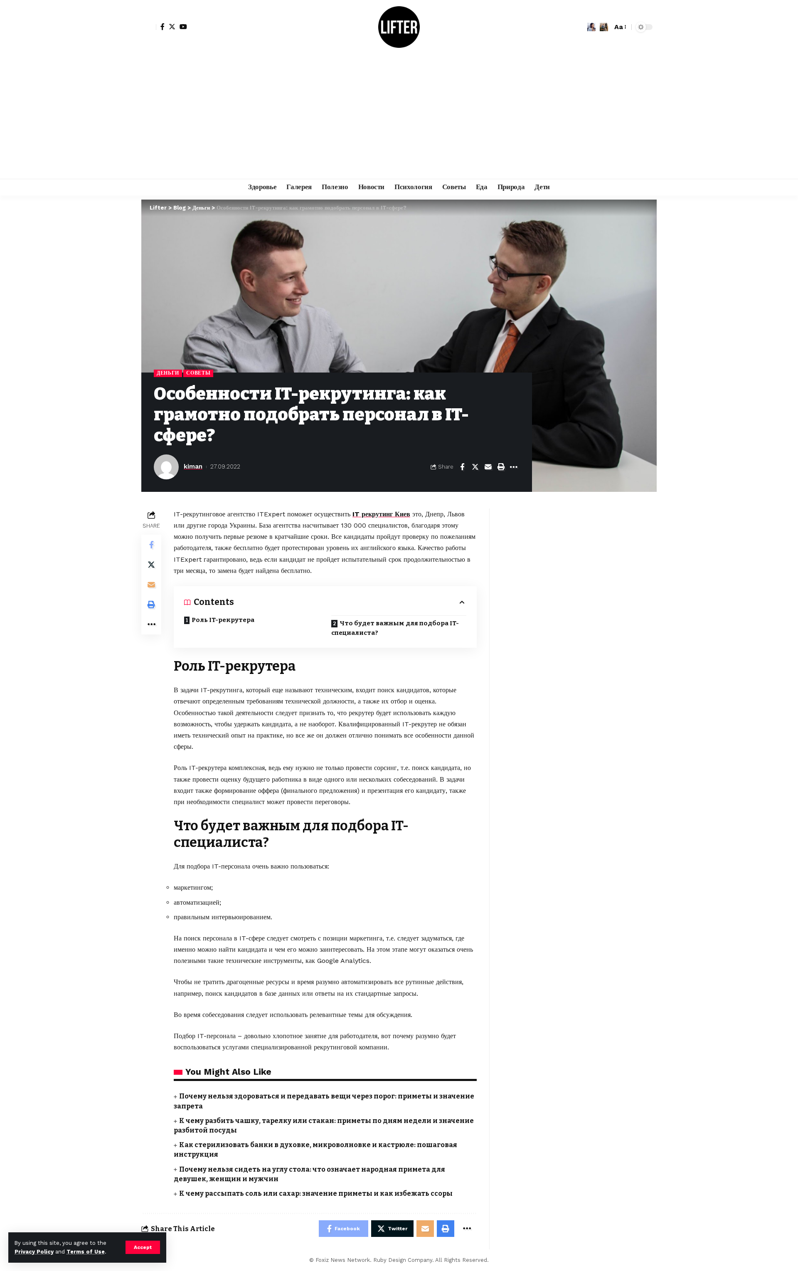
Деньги (168, 373)
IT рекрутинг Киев (381, 514)
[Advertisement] (399, 116)
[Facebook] (162, 26)
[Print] (501, 467)
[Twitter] (172, 26)
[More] (514, 467)
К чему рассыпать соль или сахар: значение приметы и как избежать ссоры (316, 1193)
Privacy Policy (34, 1252)
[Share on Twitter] (475, 467)
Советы (198, 373)
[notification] (591, 27)
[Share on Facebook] (462, 467)
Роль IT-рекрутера (223, 620)
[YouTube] (183, 26)
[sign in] (148, 27)
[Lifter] (399, 27)
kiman (193, 466)
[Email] (488, 467)
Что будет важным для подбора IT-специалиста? (395, 628)
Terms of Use (85, 1252)
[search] (604, 27)
